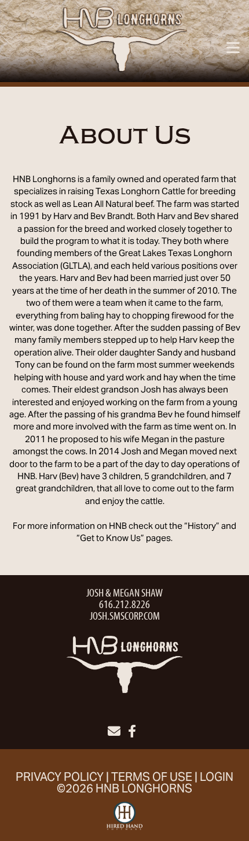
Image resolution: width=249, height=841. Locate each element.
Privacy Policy (60, 778)
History (202, 526)
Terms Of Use (151, 778)
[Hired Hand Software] (125, 821)
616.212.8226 (124, 604)
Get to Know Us (110, 538)
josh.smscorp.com (125, 615)
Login (216, 778)
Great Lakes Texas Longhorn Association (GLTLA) (122, 259)
